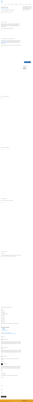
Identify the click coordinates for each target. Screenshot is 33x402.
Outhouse (3, 329)
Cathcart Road (5, 332)
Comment (2, 377)
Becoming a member (24, 400)
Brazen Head (5, 333)
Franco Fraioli (11, 333)
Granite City (15, 333)
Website (2, 392)
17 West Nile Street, (5, 42)
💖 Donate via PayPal (27, 62)
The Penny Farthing (4, 330)
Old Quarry (3, 328)
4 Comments (6, 8)
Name (2, 385)
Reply (1, 345)
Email (2, 389)
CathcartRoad (9, 332)
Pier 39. (10, 307)
